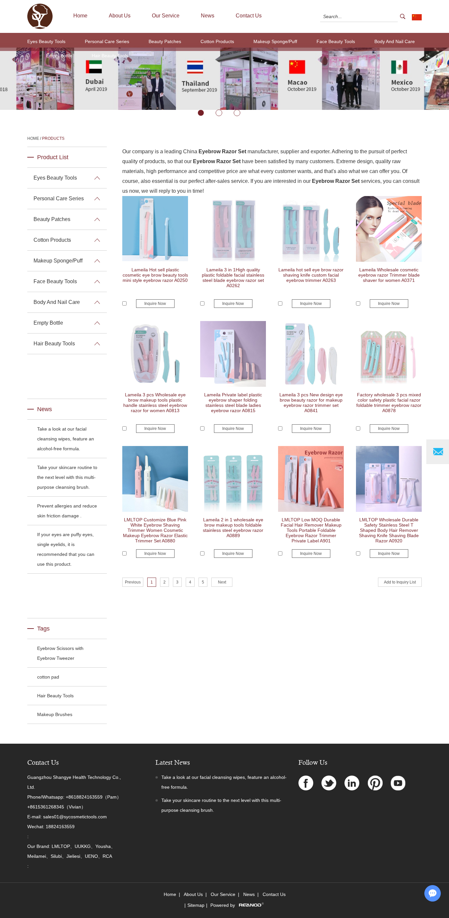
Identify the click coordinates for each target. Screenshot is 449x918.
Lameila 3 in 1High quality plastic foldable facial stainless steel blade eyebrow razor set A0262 (233, 277)
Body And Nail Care (394, 41)
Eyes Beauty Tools (46, 41)
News (207, 15)
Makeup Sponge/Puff (275, 41)
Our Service (165, 15)
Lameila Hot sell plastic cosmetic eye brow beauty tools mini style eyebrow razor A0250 (155, 275)
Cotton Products (217, 41)
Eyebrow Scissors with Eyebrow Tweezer (60, 653)
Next (222, 582)
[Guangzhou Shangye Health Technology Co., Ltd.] (40, 27)
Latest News (172, 762)
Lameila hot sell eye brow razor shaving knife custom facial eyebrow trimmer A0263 (310, 275)
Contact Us (249, 15)
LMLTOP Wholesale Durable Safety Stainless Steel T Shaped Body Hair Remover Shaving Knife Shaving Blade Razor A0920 (389, 530)
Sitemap (195, 905)
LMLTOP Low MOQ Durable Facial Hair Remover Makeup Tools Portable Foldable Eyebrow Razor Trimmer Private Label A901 (311, 530)
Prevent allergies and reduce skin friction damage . (67, 510)
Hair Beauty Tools (110, 55)
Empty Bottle (59, 55)
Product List (52, 157)
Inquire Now (155, 303)
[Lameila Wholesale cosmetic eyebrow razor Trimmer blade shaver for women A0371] (389, 260)
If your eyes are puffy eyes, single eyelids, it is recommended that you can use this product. (65, 549)
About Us (119, 15)
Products (53, 138)
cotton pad (48, 677)
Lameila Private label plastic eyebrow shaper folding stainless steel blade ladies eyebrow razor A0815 (233, 402)
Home (80, 15)
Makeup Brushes (54, 714)
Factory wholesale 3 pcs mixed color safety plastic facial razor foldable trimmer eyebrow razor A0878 (388, 402)
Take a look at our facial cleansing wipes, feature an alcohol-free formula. (65, 438)
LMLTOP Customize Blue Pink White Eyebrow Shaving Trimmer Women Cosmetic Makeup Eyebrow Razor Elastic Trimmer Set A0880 (155, 530)
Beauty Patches (165, 41)
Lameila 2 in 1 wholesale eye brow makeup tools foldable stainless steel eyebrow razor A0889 (233, 527)
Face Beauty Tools (336, 41)
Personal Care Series (107, 41)
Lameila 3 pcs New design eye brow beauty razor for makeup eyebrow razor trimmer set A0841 (311, 402)
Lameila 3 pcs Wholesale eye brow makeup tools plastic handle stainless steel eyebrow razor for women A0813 (155, 402)
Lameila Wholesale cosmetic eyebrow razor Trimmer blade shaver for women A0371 (389, 275)
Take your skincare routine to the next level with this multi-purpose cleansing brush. (67, 477)
